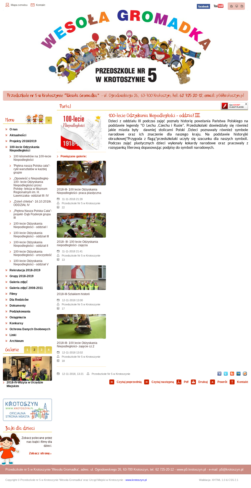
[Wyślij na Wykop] (245, 374)
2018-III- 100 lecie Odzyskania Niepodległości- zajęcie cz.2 (77, 344)
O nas (14, 129)
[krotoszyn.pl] (27, 410)
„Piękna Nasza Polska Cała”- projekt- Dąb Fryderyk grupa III (32, 214)
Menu (9, 119)
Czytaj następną (162, 382)
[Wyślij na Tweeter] (226, 374)
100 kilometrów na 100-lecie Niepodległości (32, 158)
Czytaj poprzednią (129, 382)
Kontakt (40, 4)
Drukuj (203, 382)
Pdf (186, 382)
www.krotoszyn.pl (136, 479)
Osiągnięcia (18, 317)
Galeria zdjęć (19, 282)
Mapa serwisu (19, 4)
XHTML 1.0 (218, 479)
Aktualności (18, 135)
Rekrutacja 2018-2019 (25, 270)
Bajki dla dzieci (20, 428)
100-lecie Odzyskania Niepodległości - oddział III (31, 234)
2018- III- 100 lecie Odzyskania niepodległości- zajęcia (77, 243)
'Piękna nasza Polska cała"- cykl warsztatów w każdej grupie (31, 169)
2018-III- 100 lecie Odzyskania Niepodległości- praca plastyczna (79, 191)
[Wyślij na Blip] (232, 374)
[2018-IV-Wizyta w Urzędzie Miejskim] (27, 368)
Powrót (222, 382)
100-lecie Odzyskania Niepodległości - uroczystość (32, 253)
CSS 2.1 (233, 479)
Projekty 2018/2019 (23, 141)
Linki (13, 335)
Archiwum (17, 341)
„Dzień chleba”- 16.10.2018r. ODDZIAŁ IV (32, 203)
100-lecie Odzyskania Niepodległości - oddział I (30, 225)
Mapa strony (236, 6)
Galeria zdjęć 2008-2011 (26, 288)
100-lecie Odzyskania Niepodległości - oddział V (31, 262)
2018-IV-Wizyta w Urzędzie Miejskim (25, 384)
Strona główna (231, 6)
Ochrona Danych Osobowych (30, 329)
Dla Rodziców (19, 299)
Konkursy (16, 323)
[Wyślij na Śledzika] (238, 374)
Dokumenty (18, 305)
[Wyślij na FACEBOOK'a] (219, 374)
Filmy (13, 294)
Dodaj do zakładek (241, 6)
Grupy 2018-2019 (22, 276)
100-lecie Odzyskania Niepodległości (24, 148)
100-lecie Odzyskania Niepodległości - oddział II (30, 244)
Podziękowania (20, 311)
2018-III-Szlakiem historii (73, 294)
